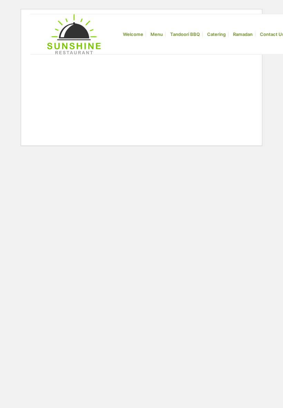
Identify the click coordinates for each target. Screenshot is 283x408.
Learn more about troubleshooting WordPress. (68, 106)
